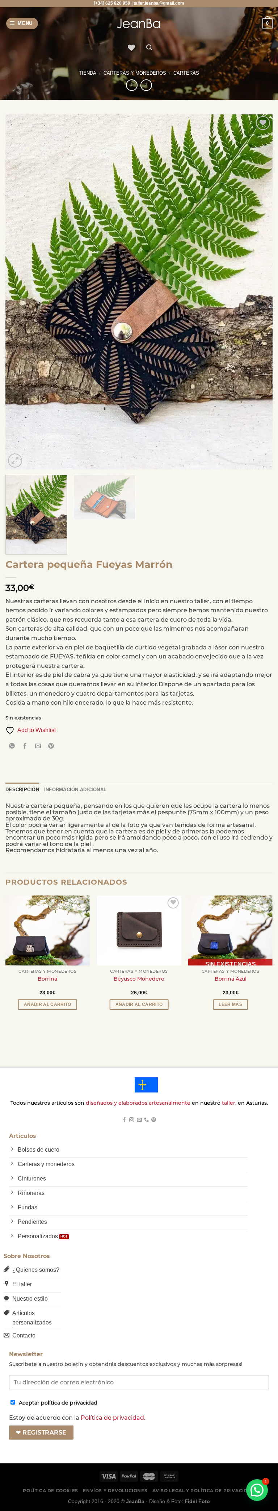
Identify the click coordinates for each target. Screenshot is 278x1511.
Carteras (186, 73)
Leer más (230, 1004)
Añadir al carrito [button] (47, 1004)
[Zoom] (15, 461)
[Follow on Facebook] (124, 1120)
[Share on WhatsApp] (12, 747)
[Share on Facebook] (25, 747)
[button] (257, 1490)
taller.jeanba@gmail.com (159, 3)
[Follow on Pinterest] (153, 1120)
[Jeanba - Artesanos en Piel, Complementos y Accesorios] (139, 23)
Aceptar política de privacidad (58, 1403)
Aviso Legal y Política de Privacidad (203, 1490)
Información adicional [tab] (75, 789)
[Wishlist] (130, 48)
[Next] (258, 291)
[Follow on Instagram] (131, 1120)
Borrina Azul (231, 979)
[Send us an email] (138, 1120)
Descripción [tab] (22, 789)
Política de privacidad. (113, 1417)
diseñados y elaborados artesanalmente (138, 1103)
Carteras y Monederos (135, 73)
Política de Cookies (50, 1490)
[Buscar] (149, 47)
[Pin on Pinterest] (51, 747)
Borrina (47, 979)
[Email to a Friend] (38, 747)
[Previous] (19, 291)
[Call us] (146, 1120)
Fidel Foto (197, 1501)
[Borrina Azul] (230, 930)
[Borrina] (47, 930)
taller (228, 1103)
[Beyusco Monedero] (139, 930)
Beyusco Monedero (139, 979)
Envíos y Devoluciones (115, 1490)
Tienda (87, 73)
